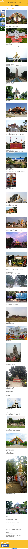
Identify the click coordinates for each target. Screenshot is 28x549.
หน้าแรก (7, 7)
